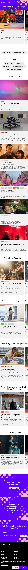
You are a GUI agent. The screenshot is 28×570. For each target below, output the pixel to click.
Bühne (9, 6)
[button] (26, 28)
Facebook (16, 558)
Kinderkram (10, 8)
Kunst (4, 6)
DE (21, 1)
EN (18, 1)
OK (23, 567)
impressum (17, 551)
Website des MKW (17, 512)
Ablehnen (15, 567)
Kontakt (16, 554)
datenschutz (17, 550)
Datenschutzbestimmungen (13, 535)
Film (13, 6)
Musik (17, 6)
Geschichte (18, 8)
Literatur (23, 6)
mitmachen (17, 553)
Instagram (16, 557)
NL (14, 1)
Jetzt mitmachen (14, 488)
